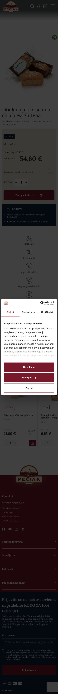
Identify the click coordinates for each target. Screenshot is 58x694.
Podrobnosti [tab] (29, 312)
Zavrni (29, 388)
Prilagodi (27, 377)
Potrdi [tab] (10, 312)
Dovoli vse (29, 367)
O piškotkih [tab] (47, 312)
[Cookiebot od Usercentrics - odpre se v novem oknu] (41, 303)
